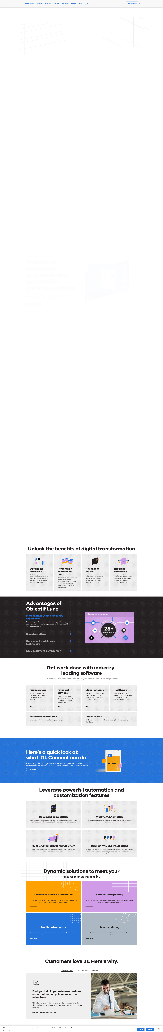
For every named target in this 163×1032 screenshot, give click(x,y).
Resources (65, 3)
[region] (81, 1029)
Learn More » (71, 1028)
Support (73, 3)
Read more (35, 1012)
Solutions (39, 3)
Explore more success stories (48, 1012)
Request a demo (132, 3)
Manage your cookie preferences (9, 1030)
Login (81, 3)
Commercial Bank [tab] (82, 970)
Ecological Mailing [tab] (67, 970)
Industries (48, 3)
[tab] (67, 970)
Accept (150, 1029)
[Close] (159, 1029)
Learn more (32, 769)
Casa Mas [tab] (94, 970)
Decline (141, 1029)
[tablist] (80, 970)
